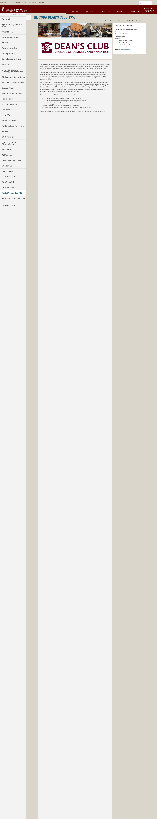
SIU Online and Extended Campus (13, 77)
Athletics (5, 43)
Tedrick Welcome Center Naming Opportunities (149, 10)
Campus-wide (6, 19)
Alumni (18, 2)
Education (5, 64)
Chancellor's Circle (8, 206)
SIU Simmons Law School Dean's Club (13, 199)
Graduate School (7, 88)
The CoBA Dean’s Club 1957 (12, 193)
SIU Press (5, 131)
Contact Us (4, 2)
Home (106, 20)
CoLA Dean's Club (8, 182)
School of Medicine (9, 121)
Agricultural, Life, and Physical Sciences (12, 26)
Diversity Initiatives (8, 54)
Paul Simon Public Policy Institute (13, 126)
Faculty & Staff (26, 2)
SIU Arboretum (7, 166)
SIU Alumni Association (10, 37)
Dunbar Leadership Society (11, 59)
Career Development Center (12, 160)
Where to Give (105, 11)
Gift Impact (120, 11)
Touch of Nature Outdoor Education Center (10, 143)
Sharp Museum (7, 149)
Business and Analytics (10, 48)
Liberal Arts (6, 110)
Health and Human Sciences (12, 93)
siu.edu (34, 2)
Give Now (41, 2)
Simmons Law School (9, 104)
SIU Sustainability (8, 137)
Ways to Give (90, 11)
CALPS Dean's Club (8, 188)
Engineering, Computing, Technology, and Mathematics (12, 71)
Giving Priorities (7, 171)
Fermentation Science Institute (13, 82)
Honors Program (8, 99)
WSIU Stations (7, 155)
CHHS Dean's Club (8, 177)
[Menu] (28, 17)
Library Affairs (7, 115)
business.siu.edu (126, 49)
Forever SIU (135, 11)
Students (12, 2)
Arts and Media (7, 32)
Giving (111, 20)
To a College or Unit (13, 14)
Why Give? (75, 11)
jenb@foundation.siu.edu (126, 32)
